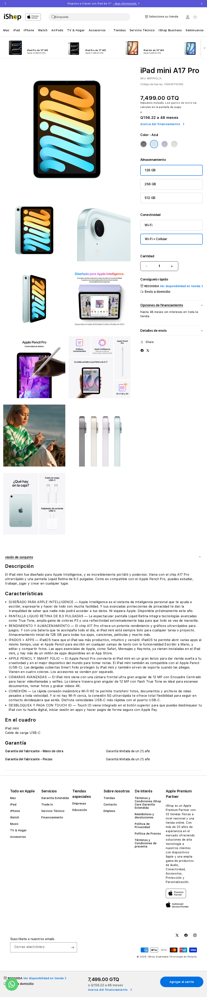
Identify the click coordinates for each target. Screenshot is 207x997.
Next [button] (202, 4)
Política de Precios (148, 833)
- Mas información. (125, 3)
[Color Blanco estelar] (174, 144)
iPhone (15, 811)
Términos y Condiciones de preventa (145, 843)
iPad (13, 804)
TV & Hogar (18, 830)
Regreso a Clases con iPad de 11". (102, 3)
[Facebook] (142, 350)
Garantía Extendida (55, 798)
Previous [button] (5, 4)
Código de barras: (151, 84)
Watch (14, 817)
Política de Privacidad (142, 825)
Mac (13, 798)
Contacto (110, 804)
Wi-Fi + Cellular (156, 239)
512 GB (150, 198)
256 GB (150, 184)
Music (14, 823)
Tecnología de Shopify (183, 956)
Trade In (47, 804)
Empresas (79, 803)
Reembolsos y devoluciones (144, 816)
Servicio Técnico (52, 811)
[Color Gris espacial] (143, 144)
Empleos (109, 811)
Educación (79, 810)
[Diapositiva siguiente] (203, 47)
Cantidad (147, 256)
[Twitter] (148, 350)
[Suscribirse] (72, 947)
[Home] (12, 17)
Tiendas (109, 798)
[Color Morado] (164, 144)
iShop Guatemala (158, 956)
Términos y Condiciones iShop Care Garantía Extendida (148, 802)
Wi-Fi (148, 225)
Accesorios (18, 836)
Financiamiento (52, 817)
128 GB (150, 170)
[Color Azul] (154, 144)
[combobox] (89, 17)
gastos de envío (182, 102)
